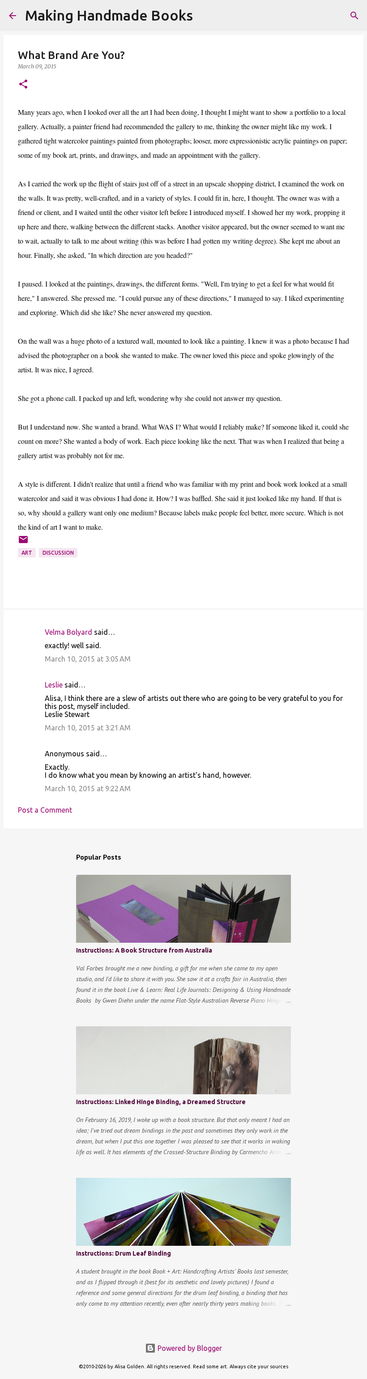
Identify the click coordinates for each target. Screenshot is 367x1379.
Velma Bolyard (68, 632)
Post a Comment (45, 810)
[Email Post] (23, 543)
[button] (23, 85)
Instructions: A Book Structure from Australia (144, 950)
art (26, 553)
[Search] (205, 15)
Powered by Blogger (189, 1348)
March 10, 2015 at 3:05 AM (88, 659)
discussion (58, 553)
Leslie (54, 685)
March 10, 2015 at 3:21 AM (88, 728)
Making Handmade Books (109, 15)
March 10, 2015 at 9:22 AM (88, 788)
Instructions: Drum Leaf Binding (123, 1253)
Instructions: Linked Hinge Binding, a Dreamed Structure (161, 1101)
